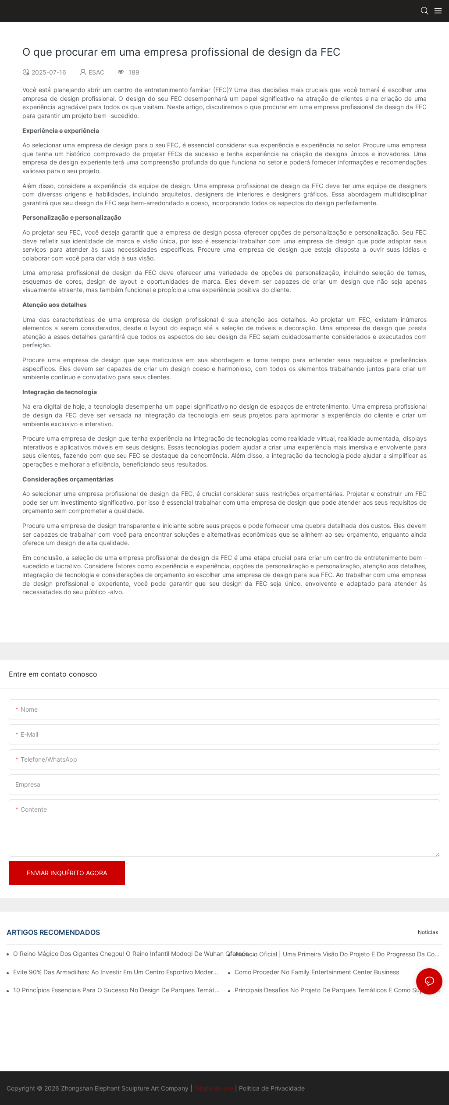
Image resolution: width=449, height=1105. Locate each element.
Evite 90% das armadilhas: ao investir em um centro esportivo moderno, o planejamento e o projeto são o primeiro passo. (117, 972)
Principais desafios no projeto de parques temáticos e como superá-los (338, 990)
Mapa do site (214, 1088)
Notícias (428, 932)
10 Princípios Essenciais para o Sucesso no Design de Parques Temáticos (117, 990)
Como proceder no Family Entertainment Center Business (317, 972)
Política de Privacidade (272, 1088)
